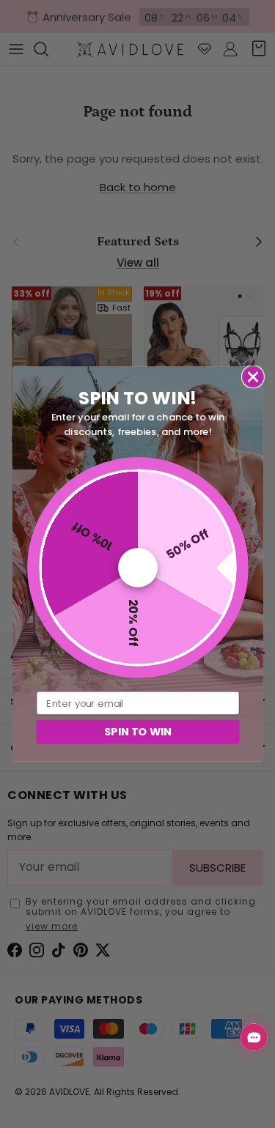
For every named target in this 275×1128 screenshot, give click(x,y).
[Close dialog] (252, 376)
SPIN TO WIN (137, 731)
